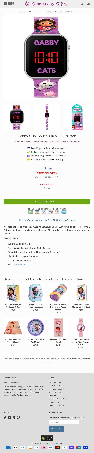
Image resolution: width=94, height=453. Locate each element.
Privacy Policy (54, 402)
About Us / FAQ (55, 392)
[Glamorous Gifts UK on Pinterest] (14, 418)
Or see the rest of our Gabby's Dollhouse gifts (47, 220)
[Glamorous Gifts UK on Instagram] (18, 418)
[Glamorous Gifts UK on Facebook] (9, 418)
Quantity (47, 188)
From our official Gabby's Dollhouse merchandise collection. (48, 142)
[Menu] (11, 1)
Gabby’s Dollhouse (34, 12)
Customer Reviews (56, 389)
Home (20, 12)
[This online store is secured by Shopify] (47, 440)
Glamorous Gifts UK (54, 443)
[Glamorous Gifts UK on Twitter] (5, 418)
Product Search (55, 383)
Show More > (20, 264)
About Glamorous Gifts (12, 382)
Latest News (10, 378)
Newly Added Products (57, 386)
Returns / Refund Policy (58, 399)
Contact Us (53, 396)
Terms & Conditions (56, 405)
